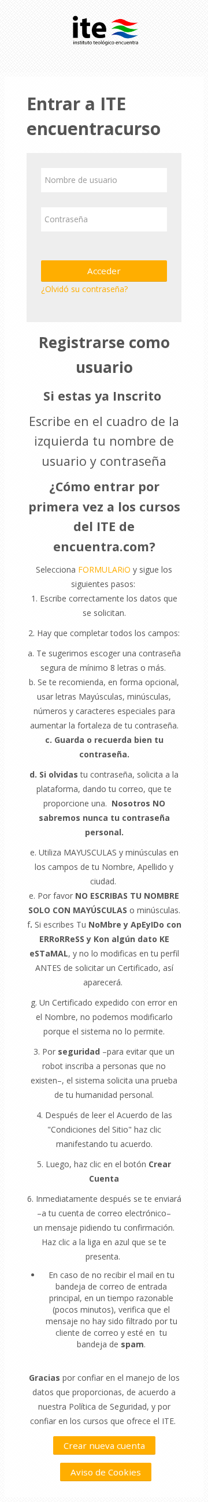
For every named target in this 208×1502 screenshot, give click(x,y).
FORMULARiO (104, 569)
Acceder (104, 271)
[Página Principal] (104, 28)
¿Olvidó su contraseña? (84, 288)
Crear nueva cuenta (104, 1445)
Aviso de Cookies (105, 1472)
